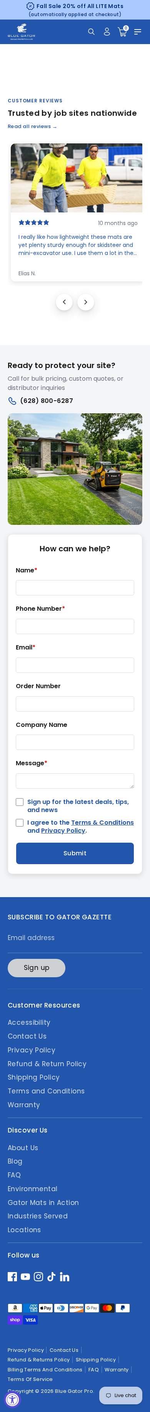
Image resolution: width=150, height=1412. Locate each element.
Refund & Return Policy (47, 1063)
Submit (75, 853)
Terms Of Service (30, 1379)
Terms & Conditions (102, 822)
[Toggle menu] (137, 31)
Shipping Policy (34, 1077)
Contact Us (27, 1036)
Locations (24, 1229)
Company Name (41, 725)
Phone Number (40, 609)
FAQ (14, 1175)
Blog (15, 1161)
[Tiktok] (51, 1276)
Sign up (37, 967)
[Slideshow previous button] (64, 302)
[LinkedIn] (64, 1276)
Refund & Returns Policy (39, 1359)
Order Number (38, 686)
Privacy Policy (63, 830)
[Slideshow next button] (85, 302)
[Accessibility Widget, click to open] (12, 1399)
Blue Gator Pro (74, 1391)
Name (26, 571)
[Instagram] (38, 1276)
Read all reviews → (33, 126)
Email (25, 648)
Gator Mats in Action (43, 1202)
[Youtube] (25, 1276)
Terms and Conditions (46, 1091)
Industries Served (38, 1216)
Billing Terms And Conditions (45, 1369)
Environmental (33, 1188)
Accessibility (29, 1022)
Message (31, 763)
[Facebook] (12, 1276)
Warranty (24, 1105)
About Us (23, 1147)
